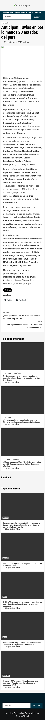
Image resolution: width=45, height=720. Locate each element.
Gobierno (6, 676)
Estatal (7, 459)
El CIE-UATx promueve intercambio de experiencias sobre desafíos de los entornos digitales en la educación (22, 604)
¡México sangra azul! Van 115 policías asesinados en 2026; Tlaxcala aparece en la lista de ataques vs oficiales (22, 464)
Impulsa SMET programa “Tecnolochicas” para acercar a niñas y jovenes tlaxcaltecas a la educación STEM (20, 683)
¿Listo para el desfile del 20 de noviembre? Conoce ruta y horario (21, 315)
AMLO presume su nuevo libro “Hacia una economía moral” (24, 324)
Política (17, 373)
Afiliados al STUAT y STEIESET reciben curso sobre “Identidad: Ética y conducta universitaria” (22, 644)
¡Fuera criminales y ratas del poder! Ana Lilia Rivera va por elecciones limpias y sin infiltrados (21, 421)
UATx (4, 597)
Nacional (5, 23)
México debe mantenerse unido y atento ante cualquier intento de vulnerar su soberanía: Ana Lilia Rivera (21, 378)
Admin (26, 42)
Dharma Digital (22, 716)
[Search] (23, 12)
